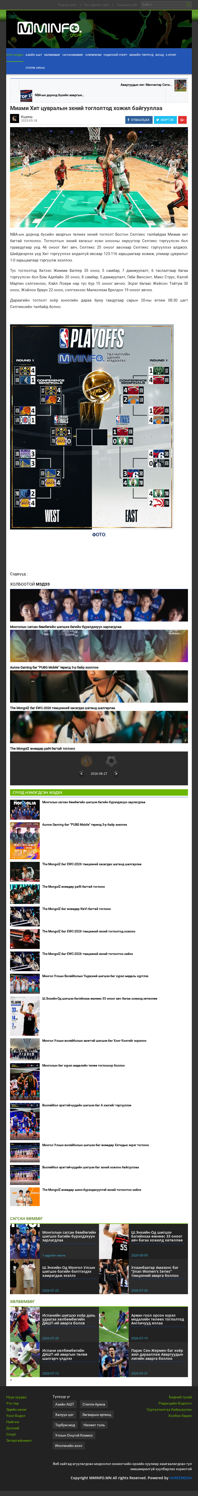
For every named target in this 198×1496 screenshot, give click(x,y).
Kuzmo (26, 117)
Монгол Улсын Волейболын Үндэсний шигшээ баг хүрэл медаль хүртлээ (95, 976)
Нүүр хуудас (14, 55)
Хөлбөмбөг (52, 55)
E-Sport (171, 55)
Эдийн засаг (16, 1409)
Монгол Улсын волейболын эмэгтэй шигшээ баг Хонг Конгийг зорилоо (94, 1040)
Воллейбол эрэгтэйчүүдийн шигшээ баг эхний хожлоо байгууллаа (90, 1167)
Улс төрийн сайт (96, 5)
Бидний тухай (180, 1397)
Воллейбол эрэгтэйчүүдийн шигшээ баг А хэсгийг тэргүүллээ (86, 1105)
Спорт (11, 1434)
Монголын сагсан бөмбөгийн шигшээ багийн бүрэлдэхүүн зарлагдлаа (65, 627)
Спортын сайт (127, 5)
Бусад (159, 55)
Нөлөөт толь (94, 1425)
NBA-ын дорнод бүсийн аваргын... (59, 95)
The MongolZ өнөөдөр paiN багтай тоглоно (42, 748)
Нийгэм (12, 1422)
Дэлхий (12, 1428)
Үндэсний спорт (115, 55)
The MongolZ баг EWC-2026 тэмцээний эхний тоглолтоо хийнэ (87, 954)
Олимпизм (93, 55)
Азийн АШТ (34, 55)
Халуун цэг (64, 1415)
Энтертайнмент (19, 1440)
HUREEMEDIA (181, 1478)
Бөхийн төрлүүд (141, 55)
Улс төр (12, 1403)
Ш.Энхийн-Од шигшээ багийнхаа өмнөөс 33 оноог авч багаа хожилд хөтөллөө (99, 998)
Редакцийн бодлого (175, 1403)
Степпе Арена (35, 68)
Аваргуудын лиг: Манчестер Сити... (146, 85)
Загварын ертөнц (96, 1415)
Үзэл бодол (15, 1416)
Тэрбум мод (65, 1425)
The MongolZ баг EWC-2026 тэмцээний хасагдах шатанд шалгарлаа (62, 708)
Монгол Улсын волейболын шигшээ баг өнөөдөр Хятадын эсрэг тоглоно (95, 1145)
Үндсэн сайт (67, 5)
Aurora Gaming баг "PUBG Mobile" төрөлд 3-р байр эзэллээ (54, 667)
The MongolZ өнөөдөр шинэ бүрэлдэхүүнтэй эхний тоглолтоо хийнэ (91, 1190)
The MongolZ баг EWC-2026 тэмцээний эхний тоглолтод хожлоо (88, 931)
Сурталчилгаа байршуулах (169, 1409)
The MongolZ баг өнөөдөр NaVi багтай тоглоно (76, 909)
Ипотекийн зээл (68, 1446)
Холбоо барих (180, 1416)
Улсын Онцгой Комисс (74, 1435)
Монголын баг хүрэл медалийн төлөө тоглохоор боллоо (83, 1065)
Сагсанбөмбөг (72, 55)
